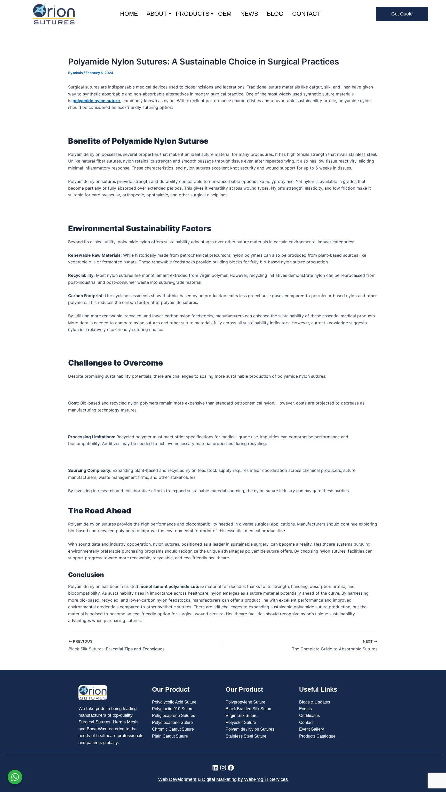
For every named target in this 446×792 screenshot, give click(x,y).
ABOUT (157, 13)
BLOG (275, 13)
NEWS (249, 13)
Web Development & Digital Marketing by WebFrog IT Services (223, 779)
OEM (225, 13)
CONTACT (306, 13)
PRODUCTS (192, 13)
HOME (129, 13)
